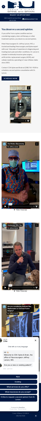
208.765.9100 (12, 20)
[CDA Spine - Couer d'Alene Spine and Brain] (21, 6)
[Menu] (3, 6)
